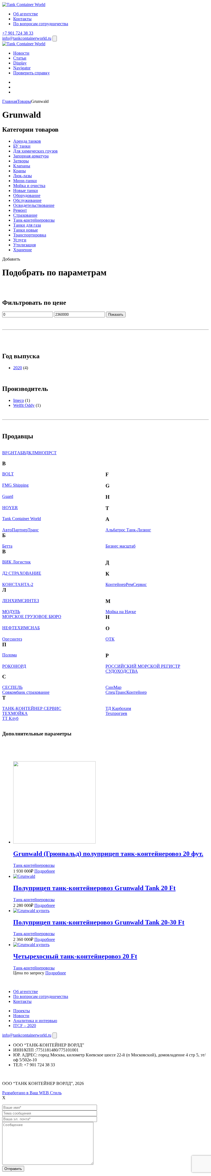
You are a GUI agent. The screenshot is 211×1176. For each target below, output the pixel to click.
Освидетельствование (33, 205)
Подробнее (44, 871)
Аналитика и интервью (35, 1020)
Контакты (22, 18)
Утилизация (24, 244)
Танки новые (25, 230)
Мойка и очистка (29, 185)
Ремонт (20, 210)
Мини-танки (25, 180)
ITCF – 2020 (24, 1025)
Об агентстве (25, 14)
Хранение (22, 249)
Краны (19, 170)
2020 (17, 367)
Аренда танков (27, 141)
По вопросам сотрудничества (40, 23)
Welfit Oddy (24, 405)
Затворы (21, 161)
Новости (21, 53)
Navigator (21, 68)
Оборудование (26, 195)
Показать (115, 314)
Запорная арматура (31, 156)
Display (20, 63)
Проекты (21, 1010)
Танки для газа (27, 225)
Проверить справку (31, 72)
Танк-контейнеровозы (34, 220)
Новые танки (25, 190)
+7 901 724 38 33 (17, 33)
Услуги (19, 240)
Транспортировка (29, 235)
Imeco (18, 400)
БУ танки (21, 146)
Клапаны (21, 165)
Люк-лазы (22, 175)
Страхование (25, 215)
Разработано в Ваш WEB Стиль (32, 1092)
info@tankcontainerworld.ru (26, 38)
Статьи (19, 58)
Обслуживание (27, 200)
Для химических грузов (35, 151)
